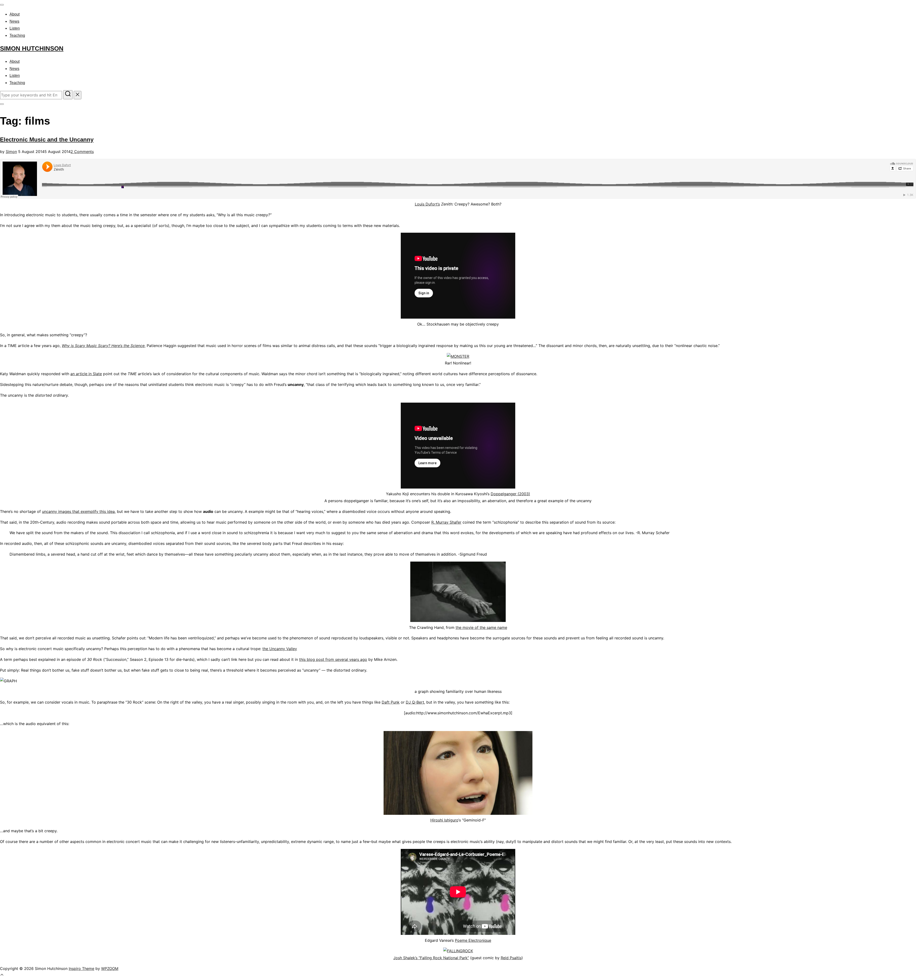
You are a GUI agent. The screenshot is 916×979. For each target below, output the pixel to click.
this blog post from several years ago (333, 659)
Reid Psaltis (511, 957)
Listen (15, 28)
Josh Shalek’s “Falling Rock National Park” (431, 957)
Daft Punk (391, 702)
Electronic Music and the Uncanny (47, 139)
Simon (11, 151)
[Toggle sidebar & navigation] (2, 104)
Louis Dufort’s (427, 204)
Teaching (17, 35)
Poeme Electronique (473, 940)
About (15, 14)
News (14, 21)
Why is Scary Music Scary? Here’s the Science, (104, 345)
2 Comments (82, 151)
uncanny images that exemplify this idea (78, 511)
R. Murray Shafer (446, 522)
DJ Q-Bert (415, 702)
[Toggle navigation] (2, 4)
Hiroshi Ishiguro (444, 820)
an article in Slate (86, 373)
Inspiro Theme (81, 968)
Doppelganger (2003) (510, 493)
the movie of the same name (481, 627)
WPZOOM (109, 968)
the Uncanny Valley (279, 648)
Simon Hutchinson (31, 48)
